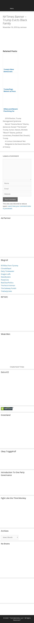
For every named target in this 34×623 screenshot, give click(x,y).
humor (11, 130)
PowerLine (5, 280)
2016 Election (10, 118)
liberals (17, 130)
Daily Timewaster (7, 271)
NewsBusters (6, 277)
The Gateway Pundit (8, 288)
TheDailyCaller (6, 291)
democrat (6, 127)
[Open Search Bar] (3, 8)
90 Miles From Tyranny (9, 265)
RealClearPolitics (7, 283)
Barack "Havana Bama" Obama (17, 124)
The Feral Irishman (8, 285)
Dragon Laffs (5, 274)
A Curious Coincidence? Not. (15, 141)
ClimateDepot (6, 268)
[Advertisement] (17, 239)
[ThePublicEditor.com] (17, 3)
